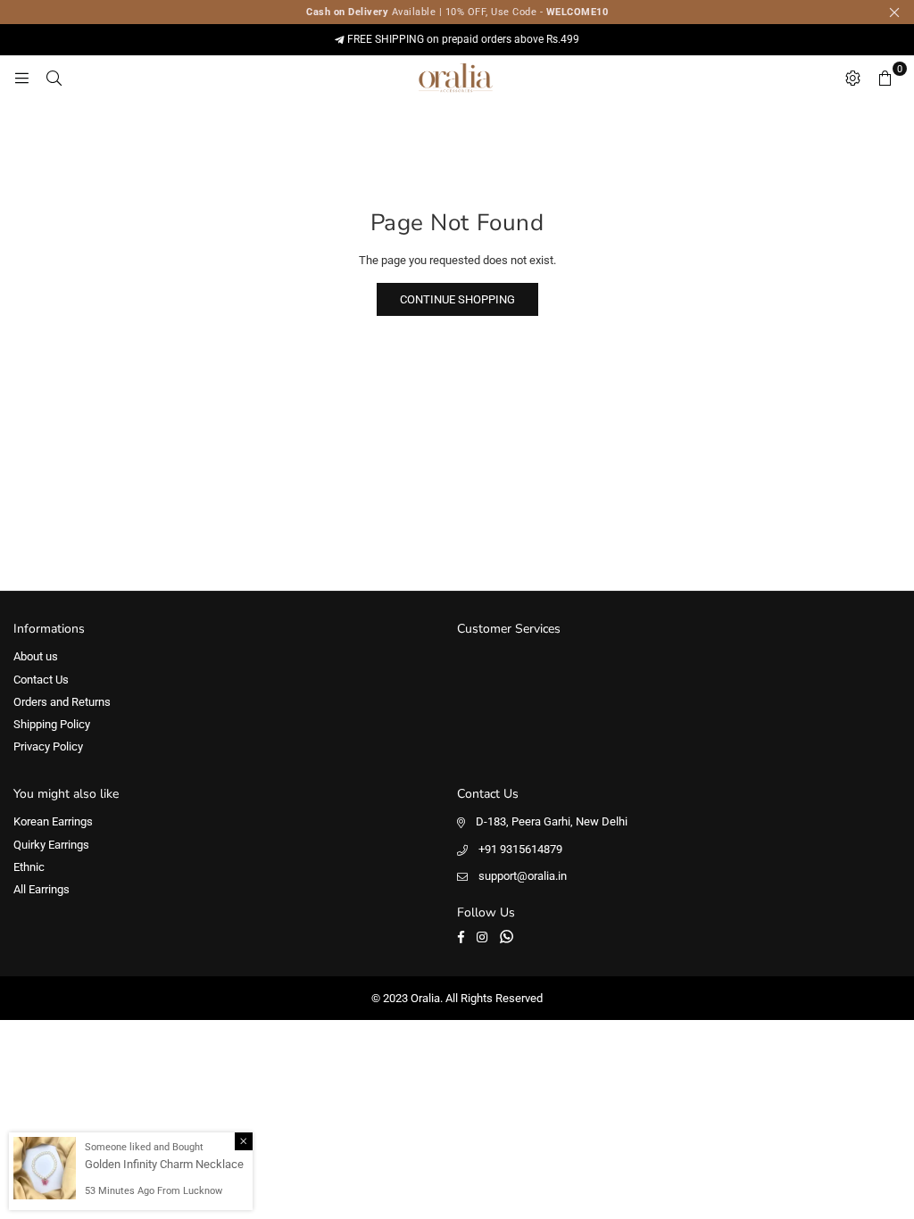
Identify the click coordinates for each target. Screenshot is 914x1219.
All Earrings (41, 889)
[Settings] (852, 77)
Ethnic (29, 867)
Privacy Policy (48, 746)
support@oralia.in (522, 876)
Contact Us (41, 679)
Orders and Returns (62, 702)
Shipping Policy (51, 724)
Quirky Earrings (51, 844)
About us (35, 656)
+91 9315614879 (520, 849)
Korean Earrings (53, 821)
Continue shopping (457, 299)
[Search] (53, 77)
